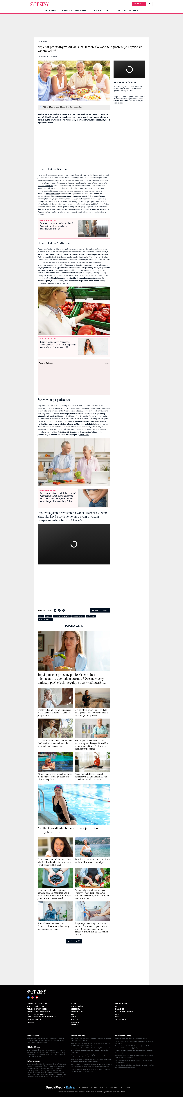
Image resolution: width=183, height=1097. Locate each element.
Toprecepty (120, 1019)
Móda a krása (51, 10)
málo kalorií (89, 424)
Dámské (101, 1087)
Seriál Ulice (45, 1052)
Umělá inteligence (55, 1052)
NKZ (107, 1087)
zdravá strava (78, 616)
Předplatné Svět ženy (37, 1004)
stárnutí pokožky (48, 270)
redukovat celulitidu (45, 186)
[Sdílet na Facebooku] (55, 610)
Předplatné (139, 4)
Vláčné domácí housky (46, 1068)
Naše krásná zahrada (125, 1012)
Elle (117, 1006)
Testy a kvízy (53, 1038)
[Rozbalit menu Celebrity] (71, 10)
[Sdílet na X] (59, 610)
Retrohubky (80, 10)
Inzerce (30, 1022)
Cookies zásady (34, 1019)
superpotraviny (45, 619)
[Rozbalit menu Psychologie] (102, 10)
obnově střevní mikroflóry (49, 262)
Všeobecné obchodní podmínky (41, 1017)
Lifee (117, 1017)
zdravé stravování (62, 616)
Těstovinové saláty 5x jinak (35, 1064)
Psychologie (95, 10)
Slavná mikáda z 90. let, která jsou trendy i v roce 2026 (131, 1038)
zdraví (48, 616)
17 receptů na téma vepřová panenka (55, 1064)
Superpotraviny (52, 194)
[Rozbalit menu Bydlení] (137, 10)
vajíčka (40, 424)
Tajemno (75, 1022)
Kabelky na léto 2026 (46, 1054)
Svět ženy (93, 1087)
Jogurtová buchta (40, 1072)
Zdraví (109, 10)
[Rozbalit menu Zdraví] (113, 10)
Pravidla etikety (31, 1038)
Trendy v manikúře (32, 1050)
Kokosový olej (93, 196)
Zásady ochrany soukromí (39, 1012)
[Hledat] (150, 4)
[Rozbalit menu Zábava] (124, 10)
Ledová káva (39, 1076)
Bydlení (132, 10)
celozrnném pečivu (63, 283)
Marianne (119, 1009)
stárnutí (90, 616)
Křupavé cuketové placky (35, 1066)
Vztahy (74, 1004)
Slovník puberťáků (43, 1038)
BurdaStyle (114, 1087)
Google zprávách (76, 107)
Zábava (120, 10)
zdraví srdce (84, 435)
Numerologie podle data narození (49, 1040)
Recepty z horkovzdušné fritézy (53, 1076)
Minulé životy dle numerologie (48, 1050)
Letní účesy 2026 (59, 1054)
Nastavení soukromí (36, 1014)
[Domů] (39, 4)
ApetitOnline (121, 1004)
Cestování (34, 1040)
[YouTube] (37, 997)
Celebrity (65, 10)
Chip (117, 1014)
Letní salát (36, 1074)
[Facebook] (28, 997)
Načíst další (74, 941)
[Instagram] (32, 997)
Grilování (44, 1042)
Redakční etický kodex (37, 1009)
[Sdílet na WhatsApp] (63, 610)
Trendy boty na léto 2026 (35, 1056)
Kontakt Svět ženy (35, 1006)
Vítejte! (38, 1042)
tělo (41, 616)
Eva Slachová (43, 56)
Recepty (74, 1025)
